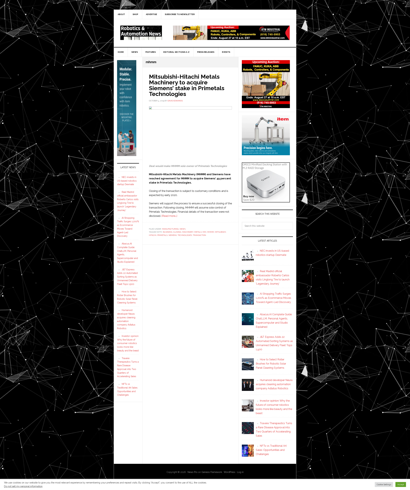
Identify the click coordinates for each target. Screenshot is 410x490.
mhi (204, 232)
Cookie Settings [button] (384, 484)
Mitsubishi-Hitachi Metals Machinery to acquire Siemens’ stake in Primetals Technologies (186, 85)
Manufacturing (170, 229)
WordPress (229, 472)
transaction (199, 235)
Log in (240, 472)
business (167, 232)
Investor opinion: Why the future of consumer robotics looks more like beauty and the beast (128, 343)
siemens (172, 235)
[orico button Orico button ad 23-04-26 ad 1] (266, 200)
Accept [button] (400, 484)
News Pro (192, 472)
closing (177, 232)
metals (198, 232)
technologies (185, 235)
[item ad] (266, 153)
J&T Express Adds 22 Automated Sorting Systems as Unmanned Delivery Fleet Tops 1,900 (127, 276)
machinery (187, 232)
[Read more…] (169, 215)
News (182, 229)
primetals (162, 235)
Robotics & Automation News (141, 33)
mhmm (210, 232)
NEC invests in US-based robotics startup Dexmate (127, 181)
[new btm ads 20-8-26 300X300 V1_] (266, 106)
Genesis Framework (211, 472)
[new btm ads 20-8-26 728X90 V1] (231, 38)
